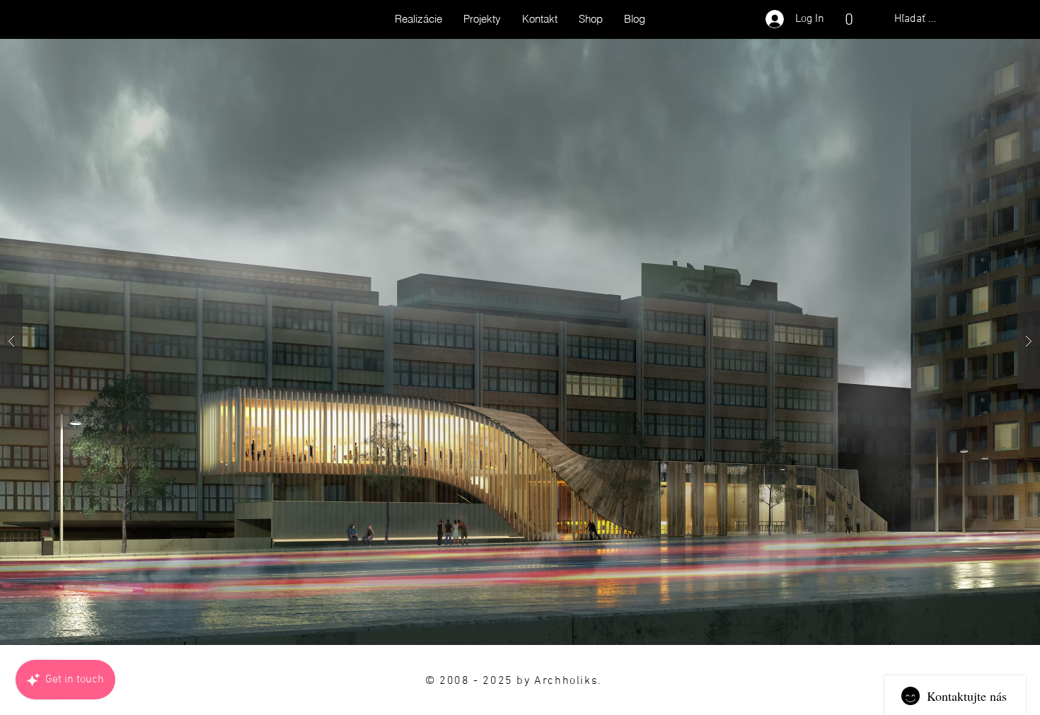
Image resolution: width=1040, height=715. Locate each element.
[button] (848, 19)
